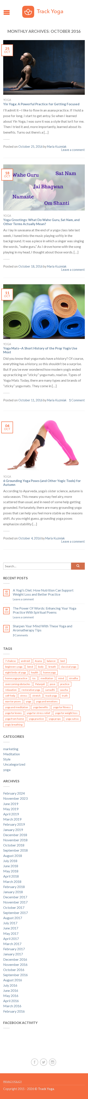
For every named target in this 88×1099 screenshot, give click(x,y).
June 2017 (10, 928)
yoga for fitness (62, 707)
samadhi (50, 689)
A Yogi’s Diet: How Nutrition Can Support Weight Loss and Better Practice (43, 592)
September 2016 (15, 975)
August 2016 (12, 980)
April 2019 (11, 814)
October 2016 (13, 970)
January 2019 (13, 830)
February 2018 (14, 887)
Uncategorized (14, 764)
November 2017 (15, 902)
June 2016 (10, 990)
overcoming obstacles (17, 684)
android (25, 660)
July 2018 (10, 861)
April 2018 (11, 876)
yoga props (55, 718)
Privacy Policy (12, 1081)
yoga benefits (40, 707)
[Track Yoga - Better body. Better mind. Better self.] (45, 10)
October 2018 (13, 845)
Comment (77, 400)
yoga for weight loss (66, 713)
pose (52, 684)
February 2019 (14, 824)
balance (51, 660)
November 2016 (15, 964)
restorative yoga (31, 689)
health (34, 672)
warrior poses (13, 701)
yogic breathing (13, 724)
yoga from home (14, 718)
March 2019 (12, 819)
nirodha (73, 678)
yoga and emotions (47, 701)
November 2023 (15, 798)
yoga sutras (72, 718)
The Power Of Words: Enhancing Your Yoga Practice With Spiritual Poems (44, 610)
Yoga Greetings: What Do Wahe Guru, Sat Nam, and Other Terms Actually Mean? (41, 222)
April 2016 (11, 1001)
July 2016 (10, 985)
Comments (20, 635)
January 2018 (13, 892)
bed (62, 660)
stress (23, 695)
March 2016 (12, 1006)
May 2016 (10, 996)
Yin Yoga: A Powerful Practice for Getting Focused (41, 104)
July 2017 (10, 923)
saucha (64, 689)
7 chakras (10, 660)
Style (6, 759)
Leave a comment (73, 150)
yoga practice (36, 718)
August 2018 (12, 856)
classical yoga (68, 666)
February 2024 (14, 793)
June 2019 (10, 804)
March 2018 (12, 881)
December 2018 (15, 835)
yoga (7, 100)
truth (65, 695)
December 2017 (15, 897)
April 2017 (11, 938)
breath (52, 666)
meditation (47, 678)
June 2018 (10, 866)
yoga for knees (13, 713)
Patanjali (40, 684)
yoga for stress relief (38, 713)
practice (64, 684)
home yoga (49, 672)
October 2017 (13, 907)
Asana (38, 660)
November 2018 (15, 840)
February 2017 (14, 949)
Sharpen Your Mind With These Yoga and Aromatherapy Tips (42, 628)
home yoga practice (16, 678)
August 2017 (12, 918)
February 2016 (14, 1011)
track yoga (51, 695)
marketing (10, 749)
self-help (10, 695)
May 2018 (10, 871)
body (41, 666)
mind (61, 678)
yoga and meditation (16, 707)
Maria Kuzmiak (56, 146)
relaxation (11, 689)
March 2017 (12, 944)
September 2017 (15, 913)
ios (34, 678)
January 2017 (13, 954)
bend (30, 666)
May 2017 (10, 933)
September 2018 (15, 850)
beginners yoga (13, 666)
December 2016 (15, 959)
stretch (36, 695)
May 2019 (10, 809)
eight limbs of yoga (15, 672)
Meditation (11, 754)
